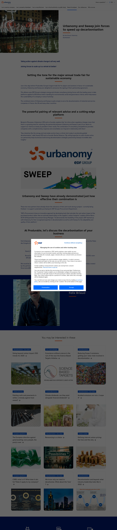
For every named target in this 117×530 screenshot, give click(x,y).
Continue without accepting (73, 243)
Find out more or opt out (50, 267)
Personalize (46, 287)
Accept (71, 287)
